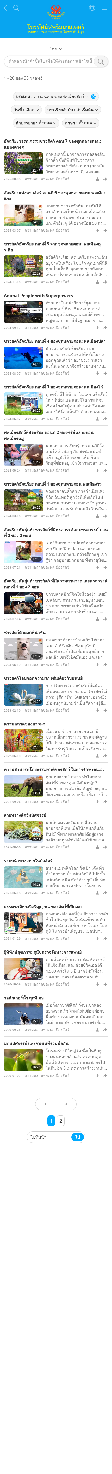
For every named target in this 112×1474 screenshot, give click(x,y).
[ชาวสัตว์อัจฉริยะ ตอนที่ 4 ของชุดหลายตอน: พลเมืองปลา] (23, 358)
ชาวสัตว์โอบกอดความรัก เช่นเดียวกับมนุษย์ (43, 678)
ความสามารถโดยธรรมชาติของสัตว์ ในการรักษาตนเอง (54, 769)
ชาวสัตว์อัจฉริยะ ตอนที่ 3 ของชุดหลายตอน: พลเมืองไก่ (53, 387)
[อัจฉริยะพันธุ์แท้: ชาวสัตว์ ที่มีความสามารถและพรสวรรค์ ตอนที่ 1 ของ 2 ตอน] (23, 603)
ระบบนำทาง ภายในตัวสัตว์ (28, 861)
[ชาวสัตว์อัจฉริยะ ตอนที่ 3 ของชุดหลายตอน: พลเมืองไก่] (23, 403)
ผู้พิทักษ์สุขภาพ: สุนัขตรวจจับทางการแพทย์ (43, 952)
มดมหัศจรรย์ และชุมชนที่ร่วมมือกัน (36, 1043)
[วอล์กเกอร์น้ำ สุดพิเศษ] (23, 1014)
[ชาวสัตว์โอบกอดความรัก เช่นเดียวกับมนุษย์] (23, 695)
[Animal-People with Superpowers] (23, 312)
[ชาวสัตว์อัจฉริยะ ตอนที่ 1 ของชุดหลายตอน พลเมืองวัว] (23, 500)
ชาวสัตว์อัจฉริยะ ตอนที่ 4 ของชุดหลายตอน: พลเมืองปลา (55, 341)
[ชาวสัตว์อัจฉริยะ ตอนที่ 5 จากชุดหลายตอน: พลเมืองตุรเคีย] (23, 266)
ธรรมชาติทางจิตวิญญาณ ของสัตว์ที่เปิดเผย (43, 906)
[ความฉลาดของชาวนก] (23, 740)
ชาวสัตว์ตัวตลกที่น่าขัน (25, 632)
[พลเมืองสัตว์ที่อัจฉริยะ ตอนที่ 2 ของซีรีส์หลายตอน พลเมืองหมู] (23, 455)
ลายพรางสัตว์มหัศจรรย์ (25, 815)
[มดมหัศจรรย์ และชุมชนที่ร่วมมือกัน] (23, 1060)
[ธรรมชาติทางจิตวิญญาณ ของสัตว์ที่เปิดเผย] (23, 923)
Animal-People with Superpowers (38, 295)
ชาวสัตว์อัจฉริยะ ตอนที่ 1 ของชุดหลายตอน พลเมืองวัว (53, 484)
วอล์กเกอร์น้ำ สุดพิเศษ (24, 998)
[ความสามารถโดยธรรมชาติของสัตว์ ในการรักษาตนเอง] (23, 786)
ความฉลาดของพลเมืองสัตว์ (46, 179)
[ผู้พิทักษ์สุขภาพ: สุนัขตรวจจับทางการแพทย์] (23, 969)
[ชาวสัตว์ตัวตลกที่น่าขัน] (23, 649)
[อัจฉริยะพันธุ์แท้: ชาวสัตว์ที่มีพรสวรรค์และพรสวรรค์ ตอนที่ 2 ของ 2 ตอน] (23, 552)
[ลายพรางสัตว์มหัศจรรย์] (23, 832)
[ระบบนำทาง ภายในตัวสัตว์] (23, 877)
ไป (77, 1137)
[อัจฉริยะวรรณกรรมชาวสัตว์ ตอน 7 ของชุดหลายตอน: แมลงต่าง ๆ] (23, 163)
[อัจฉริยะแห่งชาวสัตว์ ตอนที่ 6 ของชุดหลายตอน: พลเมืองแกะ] (23, 215)
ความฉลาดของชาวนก (24, 724)
